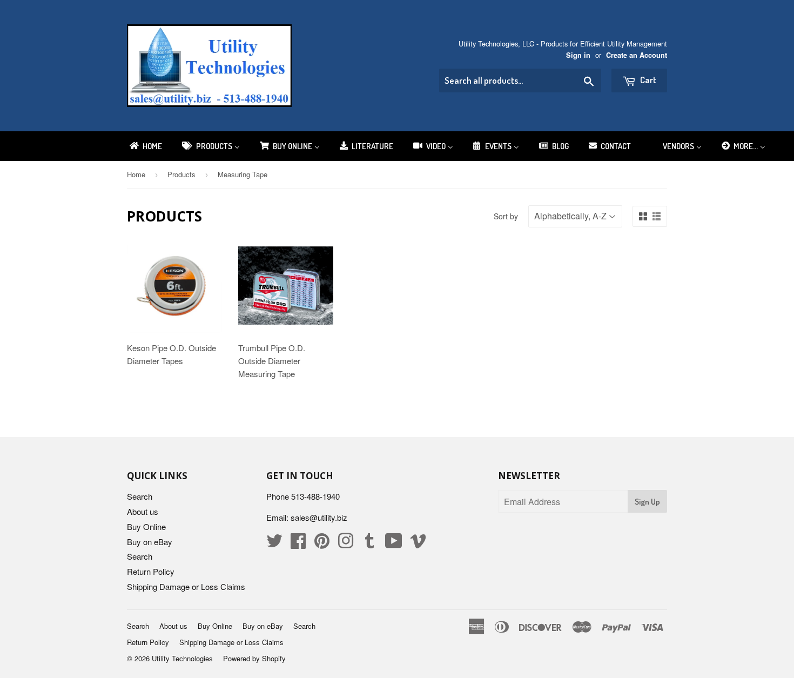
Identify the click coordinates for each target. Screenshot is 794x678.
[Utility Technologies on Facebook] (298, 543)
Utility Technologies (182, 658)
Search (139, 496)
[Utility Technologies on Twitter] (274, 543)
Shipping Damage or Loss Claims (186, 586)
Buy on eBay (149, 541)
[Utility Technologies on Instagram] (346, 543)
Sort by (506, 216)
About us (142, 511)
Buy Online (146, 526)
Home (136, 174)
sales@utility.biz (319, 517)
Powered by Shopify (254, 658)
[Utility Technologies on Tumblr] (369, 543)
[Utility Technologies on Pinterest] (322, 543)
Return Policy (150, 571)
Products (181, 174)
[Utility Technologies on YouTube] (393, 543)
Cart (647, 79)
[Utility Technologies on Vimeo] (418, 543)
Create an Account (636, 55)
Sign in (578, 55)
